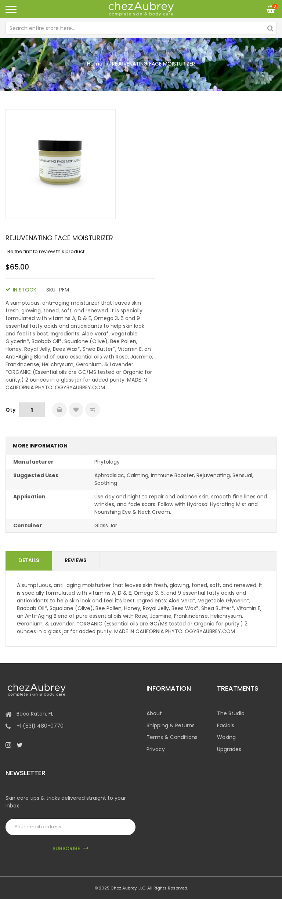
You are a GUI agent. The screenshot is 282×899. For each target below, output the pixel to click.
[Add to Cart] (59, 409)
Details (28, 560)
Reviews (76, 560)
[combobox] (141, 28)
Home (94, 63)
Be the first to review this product (45, 251)
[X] (20, 745)
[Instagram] (8, 745)
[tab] (29, 561)
